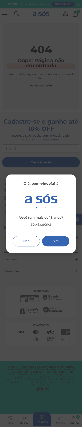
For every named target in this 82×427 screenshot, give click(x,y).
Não (26, 241)
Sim (56, 241)
